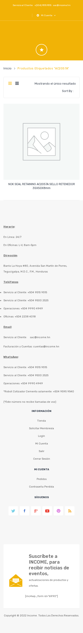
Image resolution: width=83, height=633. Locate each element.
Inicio (7, 68)
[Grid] (10, 83)
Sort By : (68, 91)
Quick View (42, 172)
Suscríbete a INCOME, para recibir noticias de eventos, (49, 564)
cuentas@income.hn (46, 346)
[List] (17, 83)
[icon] (41, 49)
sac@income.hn (62, 5)
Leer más (41, 186)
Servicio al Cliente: (15, 337)
